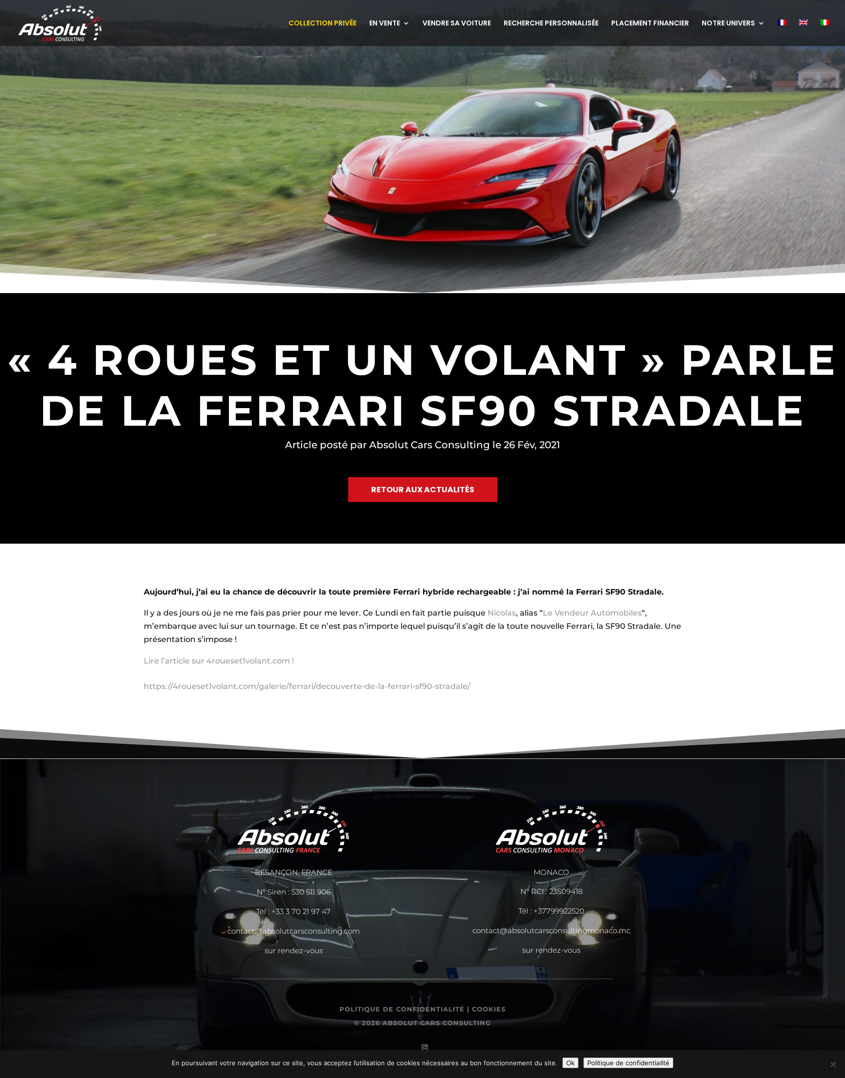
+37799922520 (559, 911)
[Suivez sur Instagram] (422, 1045)
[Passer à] (782, 33)
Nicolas (502, 613)
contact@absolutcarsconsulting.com (293, 931)
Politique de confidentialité (628, 1063)
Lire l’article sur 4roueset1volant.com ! (219, 660)
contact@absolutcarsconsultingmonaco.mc (551, 930)
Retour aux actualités (422, 489)
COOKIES (489, 1009)
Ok (570, 1063)
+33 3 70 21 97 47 (301, 911)
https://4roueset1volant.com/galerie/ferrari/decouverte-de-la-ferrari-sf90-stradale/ (307, 686)
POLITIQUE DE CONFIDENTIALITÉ (402, 1009)
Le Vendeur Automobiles (592, 613)
